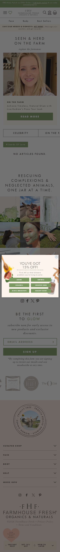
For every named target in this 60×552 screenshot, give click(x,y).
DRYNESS (40, 279)
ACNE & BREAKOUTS (19, 290)
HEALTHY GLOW (41, 290)
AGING (19, 279)
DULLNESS (19, 285)
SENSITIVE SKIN (41, 285)
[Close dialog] (56, 256)
